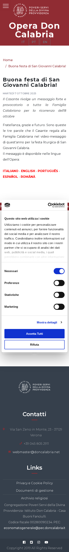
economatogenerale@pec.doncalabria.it (34, 528)
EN (45, 42)
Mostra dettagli (47, 322)
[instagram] (38, 542)
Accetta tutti (34, 333)
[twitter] (31, 542)
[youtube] (46, 542)
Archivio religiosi (34, 498)
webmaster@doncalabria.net (36, 452)
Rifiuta (34, 344)
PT (34, 42)
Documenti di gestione (34, 490)
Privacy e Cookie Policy (34, 483)
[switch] (59, 283)
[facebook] (24, 542)
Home (8, 60)
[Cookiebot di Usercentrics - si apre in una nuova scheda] (49, 205)
